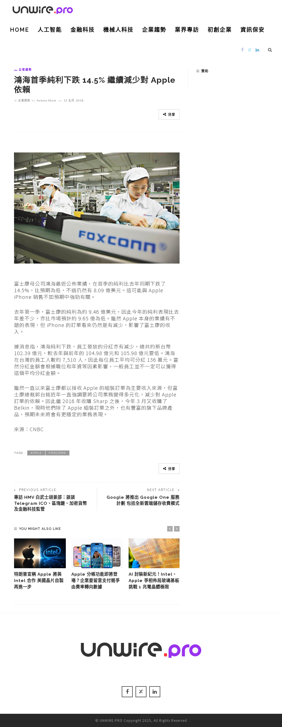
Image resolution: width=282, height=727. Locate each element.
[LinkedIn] (257, 49)
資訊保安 (252, 29)
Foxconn (57, 452)
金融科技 (82, 29)
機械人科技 (118, 29)
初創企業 (220, 29)
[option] (40, 564)
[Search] (270, 50)
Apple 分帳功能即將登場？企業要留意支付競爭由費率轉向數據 (95, 580)
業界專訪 (187, 29)
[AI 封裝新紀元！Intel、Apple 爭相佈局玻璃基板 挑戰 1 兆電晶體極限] (154, 553)
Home (19, 29)
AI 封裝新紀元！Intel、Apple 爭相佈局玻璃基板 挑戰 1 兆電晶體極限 (154, 580)
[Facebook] (242, 49)
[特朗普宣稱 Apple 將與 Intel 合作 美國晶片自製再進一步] (40, 553)
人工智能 (50, 29)
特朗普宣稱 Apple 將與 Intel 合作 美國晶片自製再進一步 (39, 580)
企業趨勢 (154, 29)
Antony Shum (46, 100)
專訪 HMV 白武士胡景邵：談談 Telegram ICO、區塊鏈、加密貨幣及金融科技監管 (50, 503)
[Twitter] (250, 49)
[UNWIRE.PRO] (43, 9)
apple (36, 452)
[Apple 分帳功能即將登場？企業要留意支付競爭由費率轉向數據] (97, 553)
